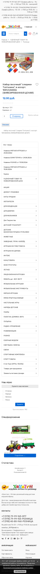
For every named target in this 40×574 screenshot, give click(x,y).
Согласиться (20, 571)
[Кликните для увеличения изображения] (20, 63)
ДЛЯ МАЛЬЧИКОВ (10, 216)
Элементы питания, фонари (14, 373)
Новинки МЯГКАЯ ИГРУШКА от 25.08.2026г (15, 152)
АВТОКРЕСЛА (9, 202)
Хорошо (8, 394)
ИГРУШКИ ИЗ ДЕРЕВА (12, 251)
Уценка (6, 174)
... (35, 27)
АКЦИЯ (6, 187)
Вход (27, 550)
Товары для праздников (13, 369)
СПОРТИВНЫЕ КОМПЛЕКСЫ (14, 354)
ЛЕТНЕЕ (7, 270)
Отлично (8, 391)
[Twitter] (8, 539)
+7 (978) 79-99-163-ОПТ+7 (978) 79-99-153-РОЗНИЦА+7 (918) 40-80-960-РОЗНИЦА (17, 519)
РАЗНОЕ (7, 336)
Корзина (29, 557)
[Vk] (3, 539)
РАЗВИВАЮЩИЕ (10, 331)
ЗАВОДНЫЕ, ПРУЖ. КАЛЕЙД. (14, 241)
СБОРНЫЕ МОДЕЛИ (11, 340)
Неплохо (8, 397)
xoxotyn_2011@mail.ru (10, 528)
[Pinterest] (21, 539)
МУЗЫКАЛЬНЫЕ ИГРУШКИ (14, 284)
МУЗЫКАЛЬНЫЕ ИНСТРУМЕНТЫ (16, 289)
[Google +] (18, 539)
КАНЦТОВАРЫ (9, 260)
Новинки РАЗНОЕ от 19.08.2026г (16, 162)
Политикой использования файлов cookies (18, 568)
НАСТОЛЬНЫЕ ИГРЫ (11, 303)
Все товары (7, 145)
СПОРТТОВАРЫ (9, 359)
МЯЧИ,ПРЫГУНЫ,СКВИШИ (13, 298)
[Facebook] (5, 539)
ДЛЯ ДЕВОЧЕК (9, 211)
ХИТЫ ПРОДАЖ (10, 197)
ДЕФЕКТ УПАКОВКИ (11, 192)
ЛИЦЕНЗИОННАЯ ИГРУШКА (14, 274)
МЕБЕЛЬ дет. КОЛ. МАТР (13, 279)
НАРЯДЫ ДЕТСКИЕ (11, 307)
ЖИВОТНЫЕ (8, 237)
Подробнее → (20, 455)
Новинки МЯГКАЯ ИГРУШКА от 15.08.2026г (15, 168)
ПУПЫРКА (7, 321)
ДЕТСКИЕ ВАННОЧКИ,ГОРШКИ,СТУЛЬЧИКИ (16, 231)
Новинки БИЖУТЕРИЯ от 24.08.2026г (18, 158)
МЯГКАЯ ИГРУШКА (11, 293)
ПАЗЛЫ (6, 312)
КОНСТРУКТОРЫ (10, 265)
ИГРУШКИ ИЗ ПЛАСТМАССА (14, 246)
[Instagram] (11, 539)
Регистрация (30, 554)
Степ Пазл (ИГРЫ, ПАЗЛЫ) (13, 364)
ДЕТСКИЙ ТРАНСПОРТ (12, 225)
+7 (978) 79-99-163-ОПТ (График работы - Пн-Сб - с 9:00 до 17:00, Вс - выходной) (20, 3)
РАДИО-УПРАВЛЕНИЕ (12, 326)
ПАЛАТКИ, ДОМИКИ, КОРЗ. (14, 317)
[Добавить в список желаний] (37, 84)
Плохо (7, 400)
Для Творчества (10, 220)
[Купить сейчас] (33, 115)
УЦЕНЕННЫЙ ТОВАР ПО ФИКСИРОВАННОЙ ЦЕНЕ (13, 180)
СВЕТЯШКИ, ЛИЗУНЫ (12, 345)
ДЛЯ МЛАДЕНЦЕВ (10, 206)
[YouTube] (14, 539)
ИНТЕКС (7, 256)
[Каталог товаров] (4, 33)
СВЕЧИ (6, 350)
